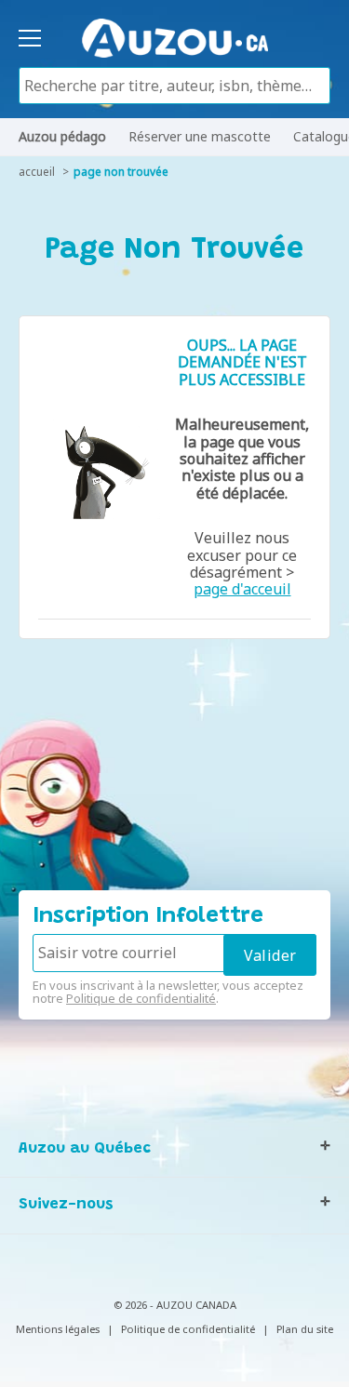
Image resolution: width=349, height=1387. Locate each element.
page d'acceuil (242, 589)
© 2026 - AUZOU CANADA (175, 1305)
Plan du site (304, 1329)
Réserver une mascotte (199, 136)
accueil (37, 172)
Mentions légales (58, 1329)
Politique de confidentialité (141, 998)
